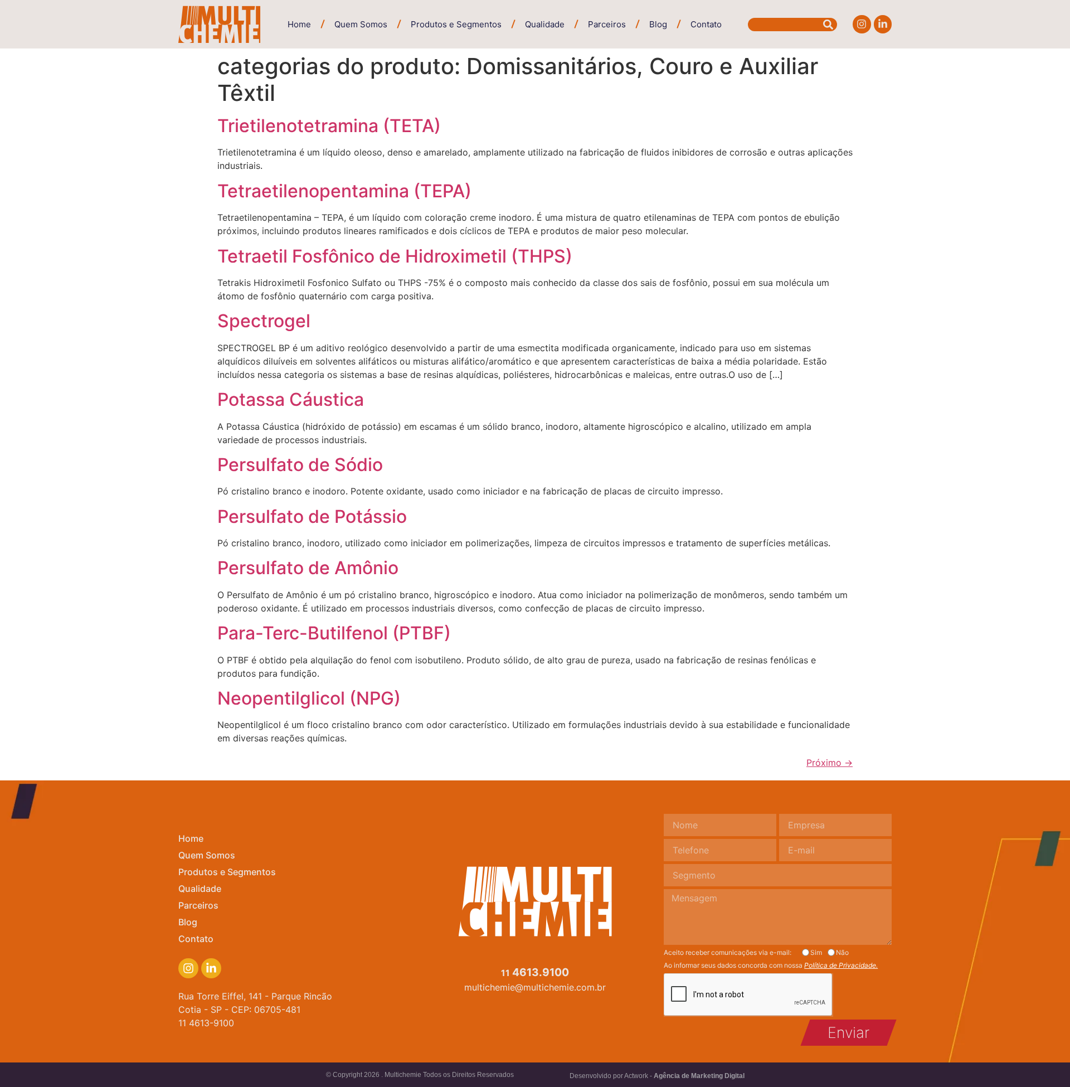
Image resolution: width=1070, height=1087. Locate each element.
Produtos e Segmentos (456, 24)
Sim (816, 952)
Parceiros (607, 24)
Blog (658, 24)
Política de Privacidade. (841, 965)
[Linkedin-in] (883, 24)
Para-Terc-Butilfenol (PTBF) (334, 633)
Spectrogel (263, 321)
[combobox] (792, 24)
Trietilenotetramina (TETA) (329, 126)
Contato (706, 24)
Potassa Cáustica (290, 399)
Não (842, 952)
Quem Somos (360, 24)
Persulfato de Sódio (300, 464)
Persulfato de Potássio (312, 516)
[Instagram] (861, 24)
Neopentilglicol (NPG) (309, 698)
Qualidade (545, 24)
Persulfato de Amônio (307, 568)
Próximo (829, 762)
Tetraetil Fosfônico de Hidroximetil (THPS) (394, 256)
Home (299, 24)
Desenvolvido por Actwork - (657, 1076)
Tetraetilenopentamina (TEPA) (344, 191)
